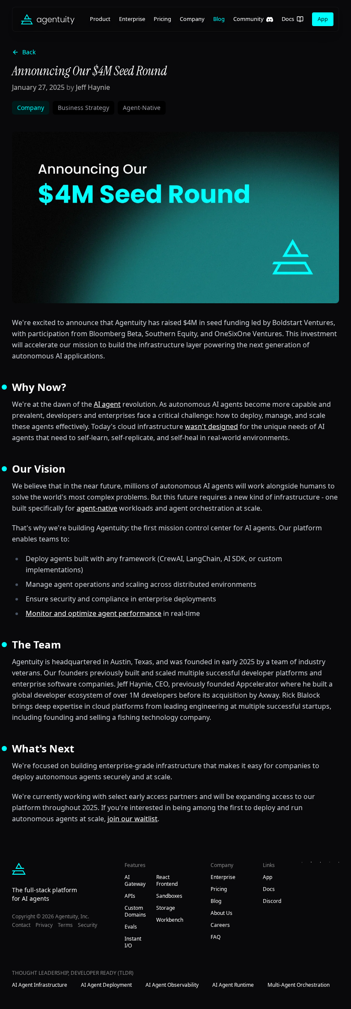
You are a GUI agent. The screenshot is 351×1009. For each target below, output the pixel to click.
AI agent (107, 404)
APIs (130, 896)
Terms (65, 925)
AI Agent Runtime (233, 985)
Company (192, 19)
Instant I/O (133, 942)
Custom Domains (135, 911)
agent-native (97, 508)
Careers (220, 925)
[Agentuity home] (47, 19)
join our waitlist (132, 818)
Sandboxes (169, 896)
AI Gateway (135, 880)
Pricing (162, 19)
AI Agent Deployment (106, 985)
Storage (165, 907)
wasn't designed (211, 426)
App (323, 19)
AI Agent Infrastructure (39, 985)
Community (248, 19)
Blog (219, 19)
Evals (131, 926)
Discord (272, 901)
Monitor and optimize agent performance (93, 613)
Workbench (169, 919)
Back (29, 52)
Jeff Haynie (93, 87)
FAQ (215, 937)
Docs (288, 19)
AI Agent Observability (172, 985)
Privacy (44, 925)
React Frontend (167, 880)
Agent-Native (142, 108)
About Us (221, 913)
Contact (21, 925)
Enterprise (132, 19)
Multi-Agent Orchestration (299, 985)
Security (87, 925)
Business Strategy (83, 108)
